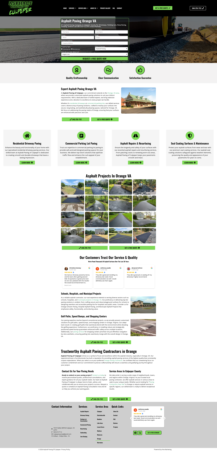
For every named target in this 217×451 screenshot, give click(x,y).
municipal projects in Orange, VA (89, 300)
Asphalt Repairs (84, 411)
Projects (115, 427)
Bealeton (99, 419)
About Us (93, 8)
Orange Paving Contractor (113, 360)
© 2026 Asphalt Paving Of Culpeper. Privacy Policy (54, 449)
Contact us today (98, 375)
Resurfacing (83, 429)
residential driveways (77, 103)
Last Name (98, 29)
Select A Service (100, 46)
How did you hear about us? (70, 52)
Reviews (115, 423)
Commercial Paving (85, 425)
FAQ (114, 8)
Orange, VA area (113, 93)
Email (97, 35)
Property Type (66, 46)
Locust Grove (100, 427)
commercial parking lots (96, 103)
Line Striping (83, 436)
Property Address (67, 40)
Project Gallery (105, 8)
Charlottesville (101, 415)
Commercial (66, 49)
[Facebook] (135, 433)
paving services (78, 332)
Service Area (82, 8)
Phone (63, 35)
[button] (131, 418)
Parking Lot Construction (83, 420)
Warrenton (100, 443)
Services (71, 8)
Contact (119, 8)
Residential (76, 49)
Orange (99, 439)
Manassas (99, 435)
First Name (64, 29)
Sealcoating (83, 433)
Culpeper (99, 411)
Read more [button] (68, 285)
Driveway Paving (84, 415)
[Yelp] (140, 433)
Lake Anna (100, 423)
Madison (99, 431)
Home (65, 8)
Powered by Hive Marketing (162, 449)
